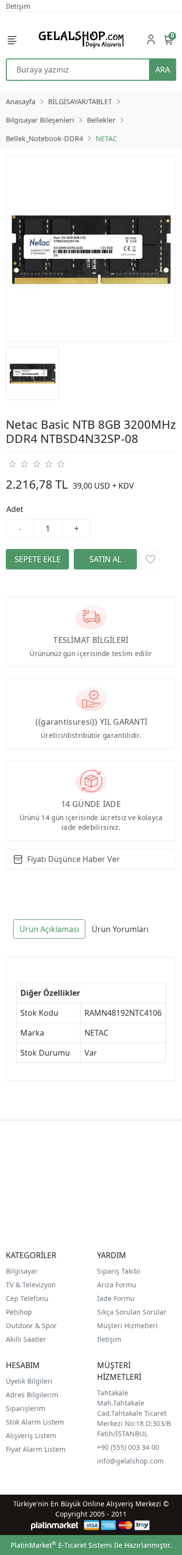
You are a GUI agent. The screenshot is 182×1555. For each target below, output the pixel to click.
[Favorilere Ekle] (150, 559)
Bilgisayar (22, 1271)
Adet (14, 509)
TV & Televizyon (31, 1284)
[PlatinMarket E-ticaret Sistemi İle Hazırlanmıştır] (54, 1525)
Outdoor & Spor (31, 1325)
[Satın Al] (105, 559)
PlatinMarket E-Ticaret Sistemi (61, 1545)
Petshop (19, 1312)
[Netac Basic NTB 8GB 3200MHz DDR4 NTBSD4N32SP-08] (91, 248)
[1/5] (12, 464)
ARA (162, 69)
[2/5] (18, 464)
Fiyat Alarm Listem (36, 1449)
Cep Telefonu (27, 1298)
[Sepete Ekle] (37, 559)
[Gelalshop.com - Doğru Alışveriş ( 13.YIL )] (79, 39)
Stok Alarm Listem (35, 1422)
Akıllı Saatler (26, 1339)
